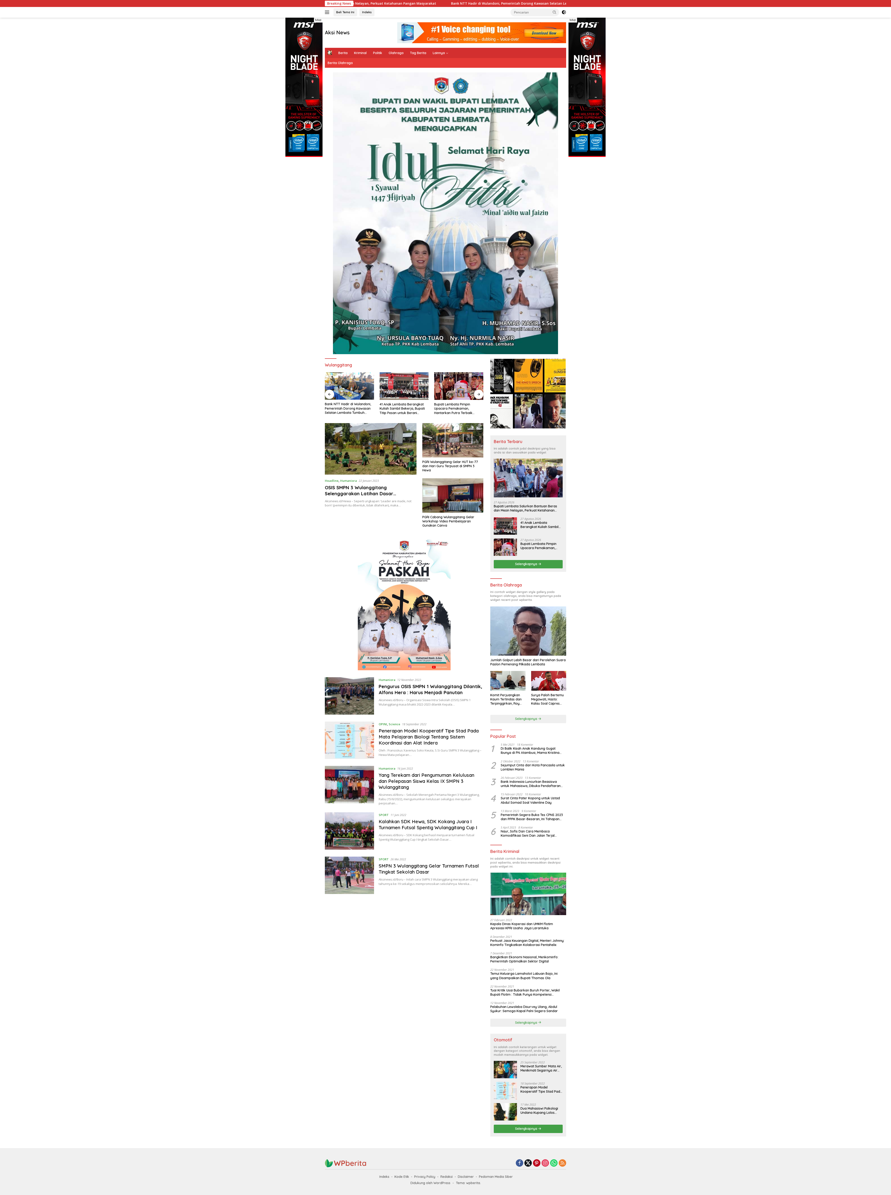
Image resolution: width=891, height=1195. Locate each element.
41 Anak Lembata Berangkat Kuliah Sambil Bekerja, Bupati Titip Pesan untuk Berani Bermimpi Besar (347, 408)
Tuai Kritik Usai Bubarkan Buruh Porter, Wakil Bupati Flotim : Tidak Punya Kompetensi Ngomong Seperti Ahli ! (525, 992)
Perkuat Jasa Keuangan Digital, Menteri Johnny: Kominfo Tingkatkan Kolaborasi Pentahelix (527, 943)
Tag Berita (418, 53)
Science (394, 724)
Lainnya (439, 53)
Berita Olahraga (340, 63)
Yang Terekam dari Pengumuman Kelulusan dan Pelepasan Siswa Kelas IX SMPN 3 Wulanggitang (426, 781)
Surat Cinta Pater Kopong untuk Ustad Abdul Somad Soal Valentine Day (530, 800)
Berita (343, 53)
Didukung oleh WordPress (430, 1183)
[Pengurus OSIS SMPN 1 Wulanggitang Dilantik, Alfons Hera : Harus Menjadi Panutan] (349, 696)
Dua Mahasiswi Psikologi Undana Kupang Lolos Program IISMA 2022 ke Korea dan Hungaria (539, 1110)
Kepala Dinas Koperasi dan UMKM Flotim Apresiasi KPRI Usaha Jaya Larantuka (521, 926)
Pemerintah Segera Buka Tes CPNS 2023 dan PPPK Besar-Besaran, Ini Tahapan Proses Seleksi (532, 817)
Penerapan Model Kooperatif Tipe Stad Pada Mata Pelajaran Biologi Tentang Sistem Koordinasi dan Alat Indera (429, 737)
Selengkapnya (526, 564)
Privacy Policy (424, 1177)
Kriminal (360, 53)
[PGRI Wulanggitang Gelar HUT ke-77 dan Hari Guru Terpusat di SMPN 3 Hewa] (452, 440)
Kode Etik (401, 1177)
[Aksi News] (346, 1163)
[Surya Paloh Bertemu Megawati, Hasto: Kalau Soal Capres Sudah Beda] (548, 681)
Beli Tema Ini (345, 12)
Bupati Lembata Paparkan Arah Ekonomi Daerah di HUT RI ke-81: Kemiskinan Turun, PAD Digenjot (458, 408)
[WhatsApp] (554, 1163)
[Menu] (328, 12)
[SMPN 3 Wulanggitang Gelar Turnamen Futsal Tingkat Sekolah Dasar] (349, 875)
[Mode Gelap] (564, 12)
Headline (332, 481)
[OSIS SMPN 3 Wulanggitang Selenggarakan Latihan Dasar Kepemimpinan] (370, 449)
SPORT (384, 815)
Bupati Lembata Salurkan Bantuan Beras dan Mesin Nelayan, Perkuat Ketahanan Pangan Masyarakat (525, 508)
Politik (377, 53)
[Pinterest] (536, 1163)
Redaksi (446, 1177)
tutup (318, 20)
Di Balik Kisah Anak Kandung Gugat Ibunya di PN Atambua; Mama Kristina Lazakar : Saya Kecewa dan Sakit (530, 750)
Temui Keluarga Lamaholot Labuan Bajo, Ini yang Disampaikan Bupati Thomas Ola (524, 976)
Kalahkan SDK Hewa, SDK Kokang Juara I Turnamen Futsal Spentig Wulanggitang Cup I (428, 824)
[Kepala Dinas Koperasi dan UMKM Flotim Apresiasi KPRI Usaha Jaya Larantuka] (528, 894)
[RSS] (562, 1163)
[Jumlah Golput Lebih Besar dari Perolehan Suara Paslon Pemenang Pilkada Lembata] (528, 631)
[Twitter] (528, 1163)
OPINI (383, 724)
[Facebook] (519, 1163)
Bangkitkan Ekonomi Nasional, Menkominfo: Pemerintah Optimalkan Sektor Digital (524, 959)
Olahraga (396, 53)
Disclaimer (466, 1177)
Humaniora (348, 481)
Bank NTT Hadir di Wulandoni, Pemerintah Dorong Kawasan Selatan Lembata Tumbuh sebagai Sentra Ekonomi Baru (375, 3)
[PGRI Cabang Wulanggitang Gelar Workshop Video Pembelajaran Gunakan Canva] (452, 495)
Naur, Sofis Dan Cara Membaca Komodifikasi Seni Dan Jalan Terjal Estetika (528, 833)
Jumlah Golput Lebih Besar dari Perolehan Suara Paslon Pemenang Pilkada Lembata (528, 662)
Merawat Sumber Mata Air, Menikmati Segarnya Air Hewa (541, 1068)
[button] (554, 12)
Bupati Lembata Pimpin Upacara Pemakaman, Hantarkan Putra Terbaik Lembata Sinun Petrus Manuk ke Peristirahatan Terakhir (402, 408)
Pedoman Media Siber (496, 1177)
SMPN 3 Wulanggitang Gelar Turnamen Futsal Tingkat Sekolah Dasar (429, 869)
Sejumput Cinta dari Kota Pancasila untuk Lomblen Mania (533, 767)
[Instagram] (545, 1163)
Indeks (367, 12)
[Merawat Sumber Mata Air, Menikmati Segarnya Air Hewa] (505, 1069)
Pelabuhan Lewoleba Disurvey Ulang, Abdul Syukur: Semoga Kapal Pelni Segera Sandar (524, 1009)
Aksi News (337, 32)
